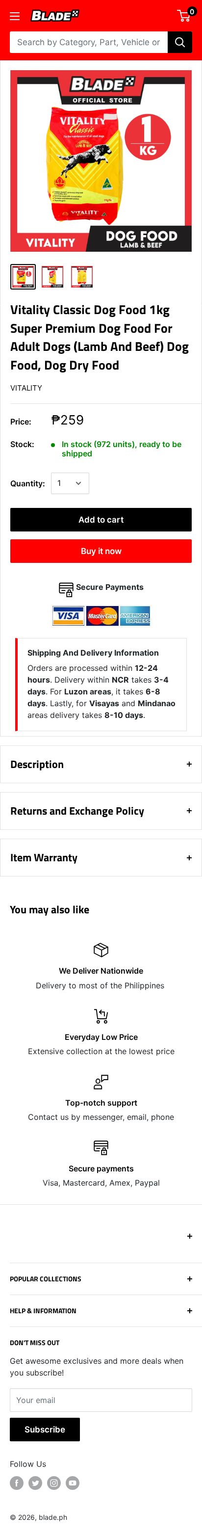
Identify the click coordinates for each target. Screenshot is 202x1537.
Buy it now (101, 551)
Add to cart (101, 520)
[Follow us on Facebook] (17, 1483)
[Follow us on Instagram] (54, 1483)
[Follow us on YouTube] (72, 1483)
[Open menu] (15, 16)
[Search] (180, 42)
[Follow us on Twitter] (35, 1483)
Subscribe (45, 1429)
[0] (184, 16)
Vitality (26, 388)
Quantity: (27, 483)
